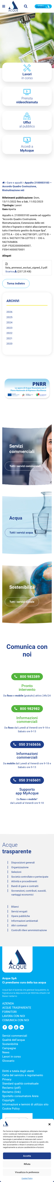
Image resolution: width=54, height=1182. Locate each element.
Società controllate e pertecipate (29, 876)
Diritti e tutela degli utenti (18, 1071)
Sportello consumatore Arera (20, 1096)
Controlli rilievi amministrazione (29, 930)
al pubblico (27, 124)
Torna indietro (16, 283)
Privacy (6, 1079)
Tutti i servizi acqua (21, 532)
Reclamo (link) (11, 1092)
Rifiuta (27, 1164)
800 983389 (28, 677)
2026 (9, 311)
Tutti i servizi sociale (21, 601)
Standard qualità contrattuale (20, 1083)
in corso (27, 76)
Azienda (8, 1003)
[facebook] (5, 1027)
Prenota (27, 100)
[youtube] (16, 1027)
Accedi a (27, 148)
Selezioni (16, 871)
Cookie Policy (27, 1178)
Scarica (9, 271)
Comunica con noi (15, 1020)
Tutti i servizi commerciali (25, 466)
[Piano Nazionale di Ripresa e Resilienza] (27, 388)
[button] (49, 1124)
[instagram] (11, 1027)
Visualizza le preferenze (27, 1172)
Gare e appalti (14, 182)
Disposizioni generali (23, 862)
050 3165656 (28, 744)
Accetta (27, 1156)
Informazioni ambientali (24, 920)
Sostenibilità (10, 1044)
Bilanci (15, 906)
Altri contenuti (19, 925)
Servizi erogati (19, 911)
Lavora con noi (13, 1016)
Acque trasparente (16, 1007)
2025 (9, 317)
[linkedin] (21, 1027)
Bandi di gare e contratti (24, 886)
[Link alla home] (3, 182)
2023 (9, 327)
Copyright (8, 1100)
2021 (9, 338)
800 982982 (28, 709)
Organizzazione (19, 867)
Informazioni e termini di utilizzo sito (25, 1104)
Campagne (9, 1048)
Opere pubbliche (20, 916)
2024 (9, 322)
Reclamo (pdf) (11, 1087)
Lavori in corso (11, 1056)
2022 (9, 333)
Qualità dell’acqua (13, 1040)
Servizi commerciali (14, 1035)
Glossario (8, 1060)
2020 (9, 343)
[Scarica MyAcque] (43, 6)
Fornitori (9, 1012)
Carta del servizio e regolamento (22, 1075)
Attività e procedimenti (24, 881)
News (5, 1052)
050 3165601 (28, 780)
